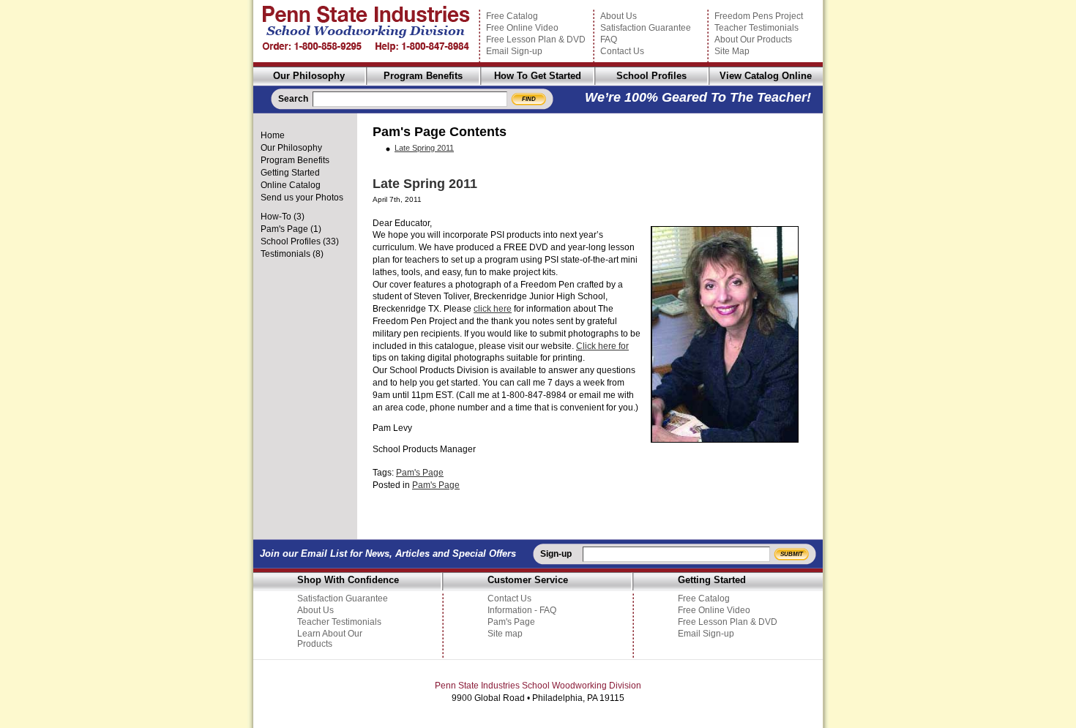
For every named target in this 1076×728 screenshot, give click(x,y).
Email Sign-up (514, 51)
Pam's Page (284, 229)
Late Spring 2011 (424, 147)
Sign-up (556, 554)
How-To (276, 216)
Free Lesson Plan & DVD (536, 39)
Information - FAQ (521, 610)
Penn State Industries (366, 31)
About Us (618, 16)
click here (493, 309)
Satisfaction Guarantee (645, 28)
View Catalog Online (766, 75)
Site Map (732, 51)
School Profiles (651, 75)
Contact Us (622, 51)
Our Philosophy (309, 75)
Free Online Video (522, 28)
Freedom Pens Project (758, 16)
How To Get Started (537, 75)
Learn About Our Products (329, 638)
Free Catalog (512, 16)
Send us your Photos (302, 197)
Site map (505, 633)
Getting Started (290, 173)
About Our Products (753, 39)
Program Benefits (423, 75)
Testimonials (285, 254)
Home (273, 135)
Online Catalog (291, 185)
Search (293, 99)
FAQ (608, 39)
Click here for (602, 346)
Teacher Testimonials (756, 28)
